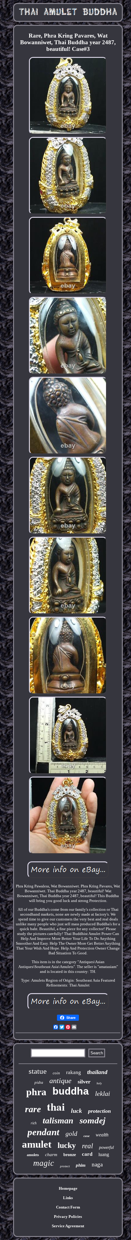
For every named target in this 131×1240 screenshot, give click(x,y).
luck (76, 1110)
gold (71, 1133)
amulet (36, 1144)
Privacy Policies (68, 1216)
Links (68, 1197)
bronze (69, 1154)
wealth (102, 1134)
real (87, 1146)
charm (51, 1154)
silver (84, 1082)
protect (65, 1166)
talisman (58, 1120)
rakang (73, 1072)
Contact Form (68, 1207)
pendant (43, 1132)
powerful (106, 1147)
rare (33, 1109)
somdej (92, 1120)
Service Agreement (68, 1226)
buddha (70, 1092)
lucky (67, 1145)
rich (34, 1123)
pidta (38, 1082)
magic (43, 1163)
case (86, 1136)
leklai (102, 1093)
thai (56, 1106)
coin (56, 1073)
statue (38, 1071)
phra (36, 1091)
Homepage (68, 1188)
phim (81, 1165)
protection (99, 1111)
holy (99, 1083)
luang (103, 1154)
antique (60, 1081)
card (87, 1154)
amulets (33, 1155)
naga (97, 1164)
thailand (97, 1072)
